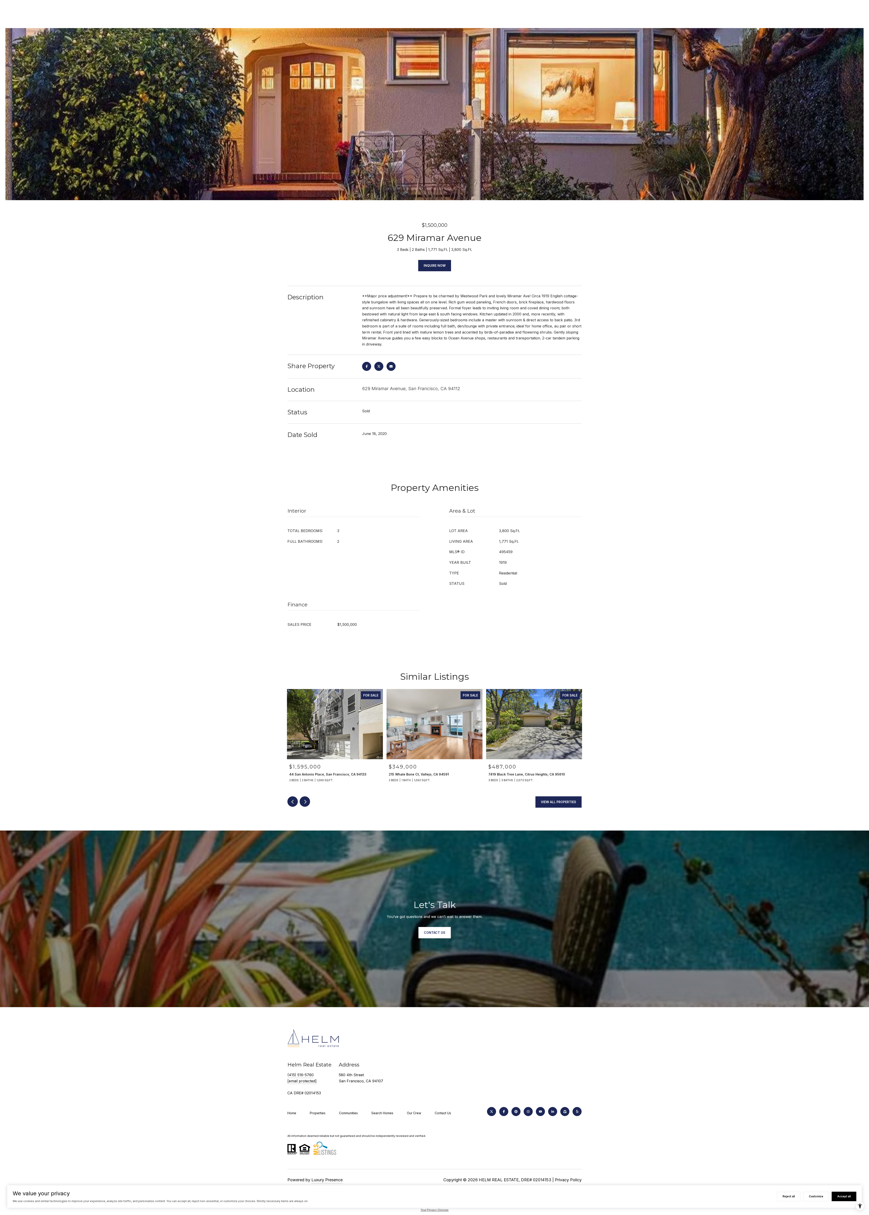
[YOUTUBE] (540, 1111)
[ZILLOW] (564, 1111)
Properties (317, 1113)
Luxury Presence (327, 1179)
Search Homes (382, 1113)
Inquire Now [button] (435, 265)
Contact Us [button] (434, 932)
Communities (348, 1113)
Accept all (844, 1196)
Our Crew (414, 1113)
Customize (816, 1196)
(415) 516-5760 (300, 1075)
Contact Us (443, 1113)
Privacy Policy (568, 1179)
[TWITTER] (491, 1111)
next (305, 801)
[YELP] (577, 1111)
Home (291, 1113)
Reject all (789, 1196)
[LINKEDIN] (552, 1111)
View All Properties (558, 802)
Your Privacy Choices (434, 1210)
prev (292, 801)
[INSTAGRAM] (528, 1111)
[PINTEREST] (515, 1111)
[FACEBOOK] (503, 1111)
